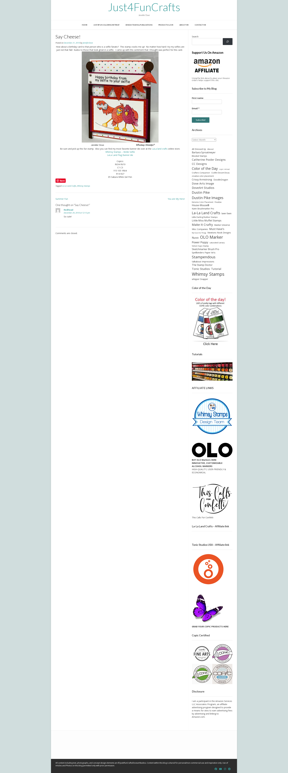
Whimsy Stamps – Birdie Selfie (120, 151)
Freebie (218, 202)
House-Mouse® (200, 205)
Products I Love (165, 25)
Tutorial (216, 269)
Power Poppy (200, 242)
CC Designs (199, 164)
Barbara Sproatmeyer (204, 152)
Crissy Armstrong (202, 179)
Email (196, 108)
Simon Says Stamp (200, 246)
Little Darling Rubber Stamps (205, 217)
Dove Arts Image (203, 183)
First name (197, 98)
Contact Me (200, 25)
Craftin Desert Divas (220, 172)
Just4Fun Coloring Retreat (106, 25)
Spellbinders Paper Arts (203, 252)
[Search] (227, 41)
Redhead (68, 209)
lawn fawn (226, 213)
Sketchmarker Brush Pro (205, 249)
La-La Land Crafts (69, 186)
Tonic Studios (201, 269)
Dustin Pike (201, 192)
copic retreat (224, 169)
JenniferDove (88, 43)
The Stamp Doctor (202, 265)
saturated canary (217, 242)
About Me (184, 25)
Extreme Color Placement (202, 202)
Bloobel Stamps (199, 156)
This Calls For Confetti (202, 517)
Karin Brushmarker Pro (203, 208)
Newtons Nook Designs (219, 232)
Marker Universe (222, 225)
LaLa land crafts (160, 148)
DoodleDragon (220, 179)
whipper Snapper (200, 279)
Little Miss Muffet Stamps (206, 220)
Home (84, 25)
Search (195, 36)
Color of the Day (205, 168)
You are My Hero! (176, 198)
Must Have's (216, 229)
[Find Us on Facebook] (215, 769)
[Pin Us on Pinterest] (229, 769)
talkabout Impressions (203, 261)
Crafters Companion (201, 172)
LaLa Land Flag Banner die (120, 155)
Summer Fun (62, 198)
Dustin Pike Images (207, 197)
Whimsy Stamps (83, 186)
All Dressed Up (199, 149)
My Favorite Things (199, 233)
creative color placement (203, 176)
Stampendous (203, 256)
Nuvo (195, 237)
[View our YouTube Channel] (220, 769)
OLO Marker (211, 237)
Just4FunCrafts (144, 7)
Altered (210, 149)
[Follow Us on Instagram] (225, 769)
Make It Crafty (202, 224)
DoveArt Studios (203, 188)
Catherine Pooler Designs (209, 159)
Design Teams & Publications (139, 25)
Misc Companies (200, 229)
